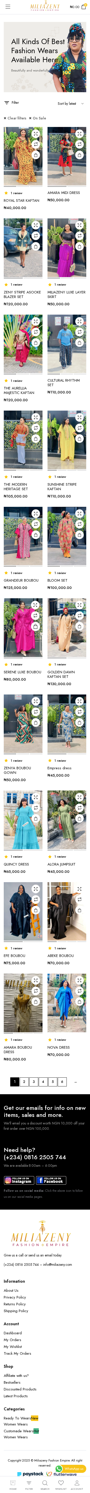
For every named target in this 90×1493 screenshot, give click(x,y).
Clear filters (17, 118)
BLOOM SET (58, 580)
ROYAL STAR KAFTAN (21, 200)
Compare (36, 144)
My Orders (12, 1340)
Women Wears (16, 1424)
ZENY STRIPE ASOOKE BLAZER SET (22, 294)
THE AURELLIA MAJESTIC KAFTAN (19, 390)
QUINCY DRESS (16, 864)
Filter (15, 102)
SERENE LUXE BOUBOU (22, 672)
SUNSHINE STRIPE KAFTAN (62, 487)
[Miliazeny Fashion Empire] (45, 7)
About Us (11, 1290)
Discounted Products (20, 1389)
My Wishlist (13, 1346)
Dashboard (13, 1333)
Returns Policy (15, 1304)
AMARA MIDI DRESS (64, 192)
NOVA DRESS (59, 1047)
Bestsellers (12, 1382)
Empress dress (60, 768)
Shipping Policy (16, 1311)
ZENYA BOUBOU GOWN (17, 770)
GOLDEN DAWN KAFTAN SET (61, 674)
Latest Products (16, 1396)
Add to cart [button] (36, 155)
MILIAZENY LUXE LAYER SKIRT (67, 294)
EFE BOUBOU (14, 955)
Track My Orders (17, 1353)
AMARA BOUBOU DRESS (18, 1050)
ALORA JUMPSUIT (62, 864)
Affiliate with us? (16, 1375)
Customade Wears (21, 1431)
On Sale (39, 118)
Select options (79, 818)
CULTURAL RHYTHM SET (64, 383)
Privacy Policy (15, 1297)
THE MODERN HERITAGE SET (16, 487)
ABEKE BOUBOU (61, 955)
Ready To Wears (21, 1418)
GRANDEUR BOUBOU (21, 580)
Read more (35, 626)
